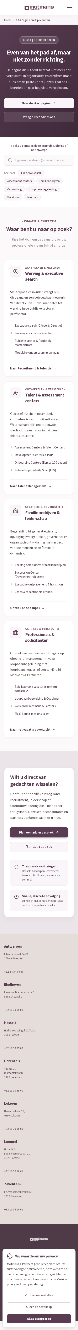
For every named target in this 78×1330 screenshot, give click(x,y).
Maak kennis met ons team (32, 713)
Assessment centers (19, 181)
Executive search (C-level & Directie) (38, 325)
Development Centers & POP (34, 455)
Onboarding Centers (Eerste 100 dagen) (41, 462)
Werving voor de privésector (33, 333)
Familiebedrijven (50, 181)
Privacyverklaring (31, 1284)
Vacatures (13, 197)
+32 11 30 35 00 (13, 1010)
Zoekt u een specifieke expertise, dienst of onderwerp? (39, 147)
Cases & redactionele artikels (34, 592)
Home (7, 20)
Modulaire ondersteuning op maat (37, 352)
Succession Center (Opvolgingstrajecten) (29, 574)
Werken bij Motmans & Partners (35, 706)
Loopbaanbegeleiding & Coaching (37, 698)
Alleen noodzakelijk (39, 1307)
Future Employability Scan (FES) (35, 470)
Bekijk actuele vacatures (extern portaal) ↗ (36, 688)
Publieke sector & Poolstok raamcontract (33, 342)
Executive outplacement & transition (39, 584)
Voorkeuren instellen (39, 1295)
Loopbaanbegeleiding (43, 189)
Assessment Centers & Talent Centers (40, 447)
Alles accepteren (39, 1319)
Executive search (31, 173)
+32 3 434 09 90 (14, 971)
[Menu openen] (70, 7)
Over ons (32, 197)
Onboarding (14, 189)
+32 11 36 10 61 (13, 1171)
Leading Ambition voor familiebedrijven (40, 565)
